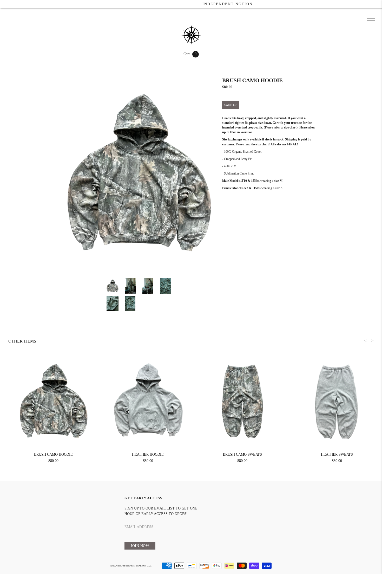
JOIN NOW (140, 546)
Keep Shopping (259, 105)
